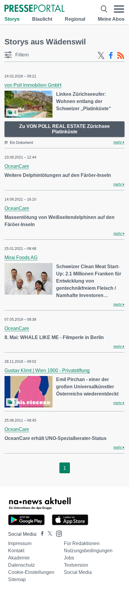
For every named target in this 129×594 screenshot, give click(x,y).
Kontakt (16, 550)
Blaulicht (42, 19)
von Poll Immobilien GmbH (33, 85)
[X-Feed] (101, 55)
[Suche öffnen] (104, 9)
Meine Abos (111, 19)
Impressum (20, 543)
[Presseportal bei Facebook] (40, 534)
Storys (12, 19)
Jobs (69, 557)
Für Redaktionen (82, 543)
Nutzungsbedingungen (88, 550)
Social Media (78, 572)
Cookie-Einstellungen (31, 572)
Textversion (76, 565)
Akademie (19, 557)
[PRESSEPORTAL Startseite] (34, 9)
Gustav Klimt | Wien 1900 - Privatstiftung (47, 370)
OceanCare (16, 166)
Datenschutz (21, 565)
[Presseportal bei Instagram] (57, 533)
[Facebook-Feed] (111, 55)
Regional (75, 19)
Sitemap (17, 579)
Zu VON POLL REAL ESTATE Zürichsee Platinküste (64, 129)
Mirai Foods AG (21, 257)
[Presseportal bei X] (48, 534)
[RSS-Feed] (120, 55)
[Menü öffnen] (119, 9)
